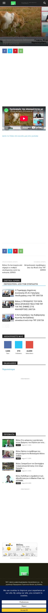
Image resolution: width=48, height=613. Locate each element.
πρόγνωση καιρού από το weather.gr (20, 558)
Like (7, 342)
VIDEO (18, 445)
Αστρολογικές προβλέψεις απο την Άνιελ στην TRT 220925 (35, 267)
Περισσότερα (8, 369)
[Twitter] (10, 51)
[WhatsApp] (20, 51)
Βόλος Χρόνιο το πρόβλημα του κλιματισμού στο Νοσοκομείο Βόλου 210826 (30, 453)
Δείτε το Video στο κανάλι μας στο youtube (20, 136)
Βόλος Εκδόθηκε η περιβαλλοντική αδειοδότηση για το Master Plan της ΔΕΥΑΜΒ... (30, 478)
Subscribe (29, 342)
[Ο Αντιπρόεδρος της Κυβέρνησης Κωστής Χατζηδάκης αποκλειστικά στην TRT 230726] (8, 318)
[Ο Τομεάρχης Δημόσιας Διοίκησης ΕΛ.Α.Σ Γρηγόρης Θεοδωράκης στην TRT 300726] (8, 293)
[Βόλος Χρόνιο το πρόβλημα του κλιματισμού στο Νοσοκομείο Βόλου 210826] (8, 454)
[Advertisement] (24, 80)
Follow (18, 342)
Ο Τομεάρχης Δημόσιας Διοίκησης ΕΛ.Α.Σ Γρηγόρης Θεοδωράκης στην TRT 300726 (29, 293)
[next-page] (7, 326)
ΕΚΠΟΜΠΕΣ (6, 296)
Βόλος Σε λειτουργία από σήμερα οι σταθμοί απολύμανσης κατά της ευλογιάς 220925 (12, 268)
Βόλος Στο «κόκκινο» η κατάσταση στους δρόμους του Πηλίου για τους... (30, 441)
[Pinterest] (15, 51)
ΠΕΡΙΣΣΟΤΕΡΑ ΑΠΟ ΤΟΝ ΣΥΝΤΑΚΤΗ (21, 284)
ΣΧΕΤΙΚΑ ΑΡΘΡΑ (12, 280)
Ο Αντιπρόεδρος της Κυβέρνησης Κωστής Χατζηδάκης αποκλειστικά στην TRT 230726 (30, 317)
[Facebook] (4, 51)
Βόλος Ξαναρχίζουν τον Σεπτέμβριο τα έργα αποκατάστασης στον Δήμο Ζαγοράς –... (30, 465)
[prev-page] (3, 326)
